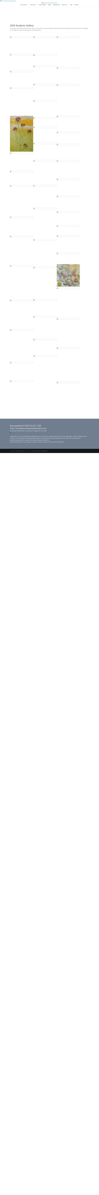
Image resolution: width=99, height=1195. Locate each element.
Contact (76, 4)
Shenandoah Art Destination (39, 451)
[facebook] (10, 432)
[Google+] (10, 434)
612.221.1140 (34, 425)
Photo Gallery (42, 4)
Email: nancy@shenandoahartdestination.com (28, 428)
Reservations (56, 4)
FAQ (71, 4)
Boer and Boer (20, 451)
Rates (49, 4)
